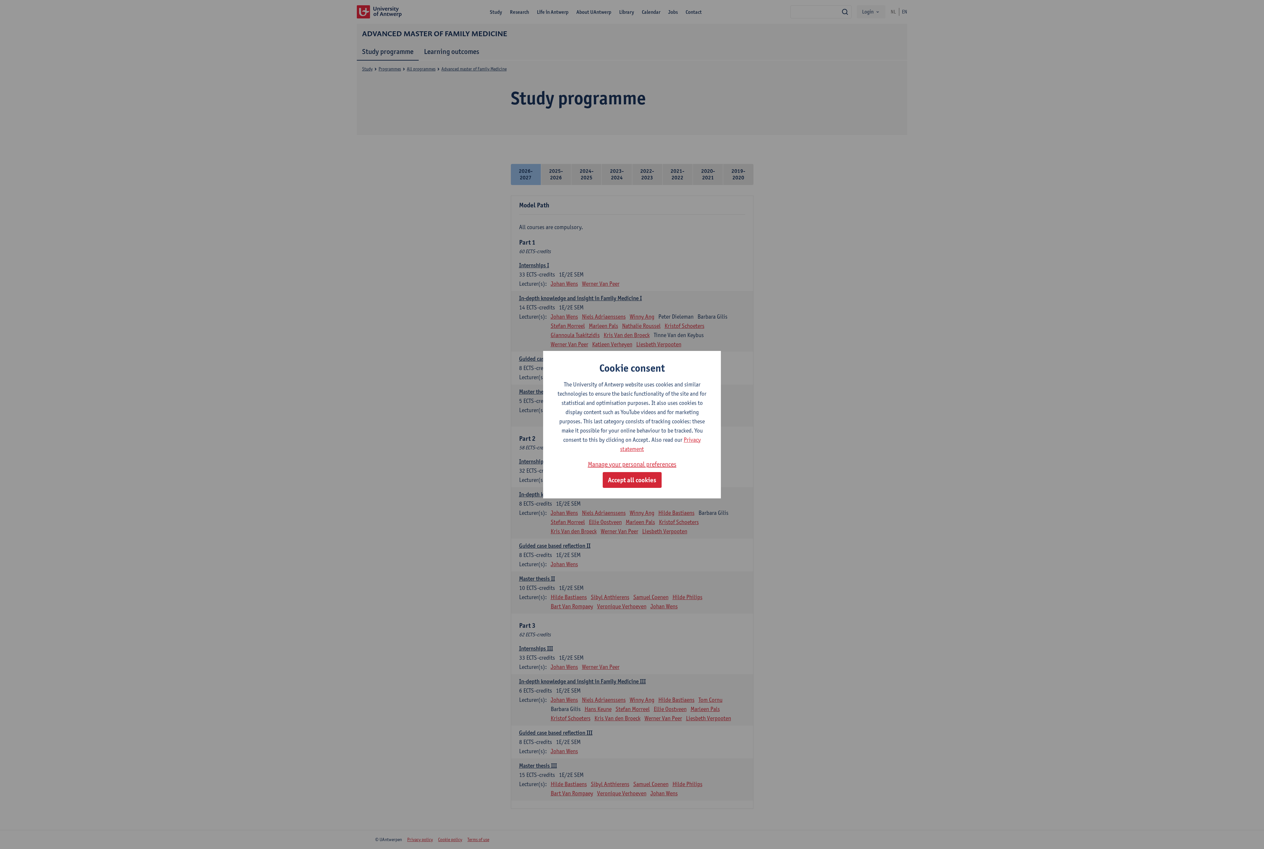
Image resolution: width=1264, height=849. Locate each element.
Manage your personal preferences (632, 464)
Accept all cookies (632, 480)
